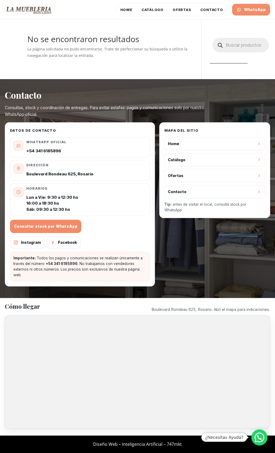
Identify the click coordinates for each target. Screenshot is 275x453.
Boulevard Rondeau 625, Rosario (59, 173)
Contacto (211, 10)
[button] (259, 437)
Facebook (67, 242)
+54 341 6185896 (43, 150)
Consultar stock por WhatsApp (45, 226)
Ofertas (182, 10)
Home (126, 10)
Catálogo (153, 10)
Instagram (31, 242)
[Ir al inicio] (29, 9)
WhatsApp (255, 9)
